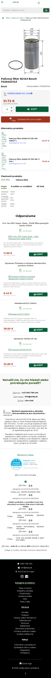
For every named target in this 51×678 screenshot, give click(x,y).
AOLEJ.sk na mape (26, 572)
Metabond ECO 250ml (25, 303)
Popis (4, 186)
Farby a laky (25, 602)
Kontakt (25, 612)
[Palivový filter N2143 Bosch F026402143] (25, 75)
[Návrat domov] (3, 18)
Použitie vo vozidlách (21, 186)
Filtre (8, 18)
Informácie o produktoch (25, 645)
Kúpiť (33, 109)
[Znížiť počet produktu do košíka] (11, 110)
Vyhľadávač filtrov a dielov (25, 647)
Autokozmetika (25, 596)
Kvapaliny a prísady (25, 591)
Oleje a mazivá (25, 588)
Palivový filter (22, 180)
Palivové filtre (18, 18)
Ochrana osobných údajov (25, 631)
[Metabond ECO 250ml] (19, 314)
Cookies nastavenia (25, 634)
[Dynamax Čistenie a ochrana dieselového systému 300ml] (25, 279)
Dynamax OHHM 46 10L (25, 339)
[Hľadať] (46, 10)
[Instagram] (22, 576)
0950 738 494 (26, 564)
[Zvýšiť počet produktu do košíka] (11, 107)
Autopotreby (24, 593)
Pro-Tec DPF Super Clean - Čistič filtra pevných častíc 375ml (25, 224)
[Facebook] (26, 576)
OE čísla (40, 186)
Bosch (4, 86)
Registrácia (25, 650)
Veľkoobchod (25, 620)
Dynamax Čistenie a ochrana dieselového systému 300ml (25, 264)
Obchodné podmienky (25, 629)
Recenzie (25, 623)
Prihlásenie (25, 653)
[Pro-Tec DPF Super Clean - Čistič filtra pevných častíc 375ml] (25, 239)
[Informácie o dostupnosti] (31, 93)
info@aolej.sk (26, 568)
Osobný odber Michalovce (25, 618)
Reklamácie (25, 626)
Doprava (25, 615)
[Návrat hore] (25, 673)
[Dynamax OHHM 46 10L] (20, 350)
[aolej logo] (14, 3)
